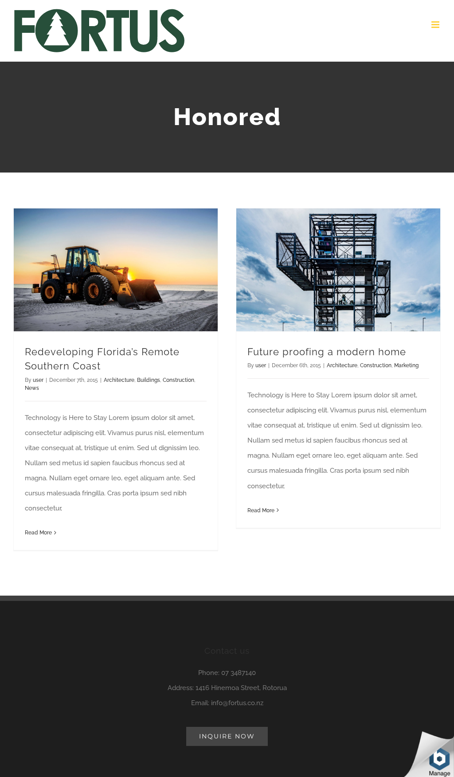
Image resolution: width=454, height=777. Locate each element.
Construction (178, 380)
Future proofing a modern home (326, 351)
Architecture (119, 380)
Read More (38, 533)
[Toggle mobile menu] (436, 24)
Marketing (406, 365)
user (38, 380)
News (32, 388)
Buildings (148, 380)
